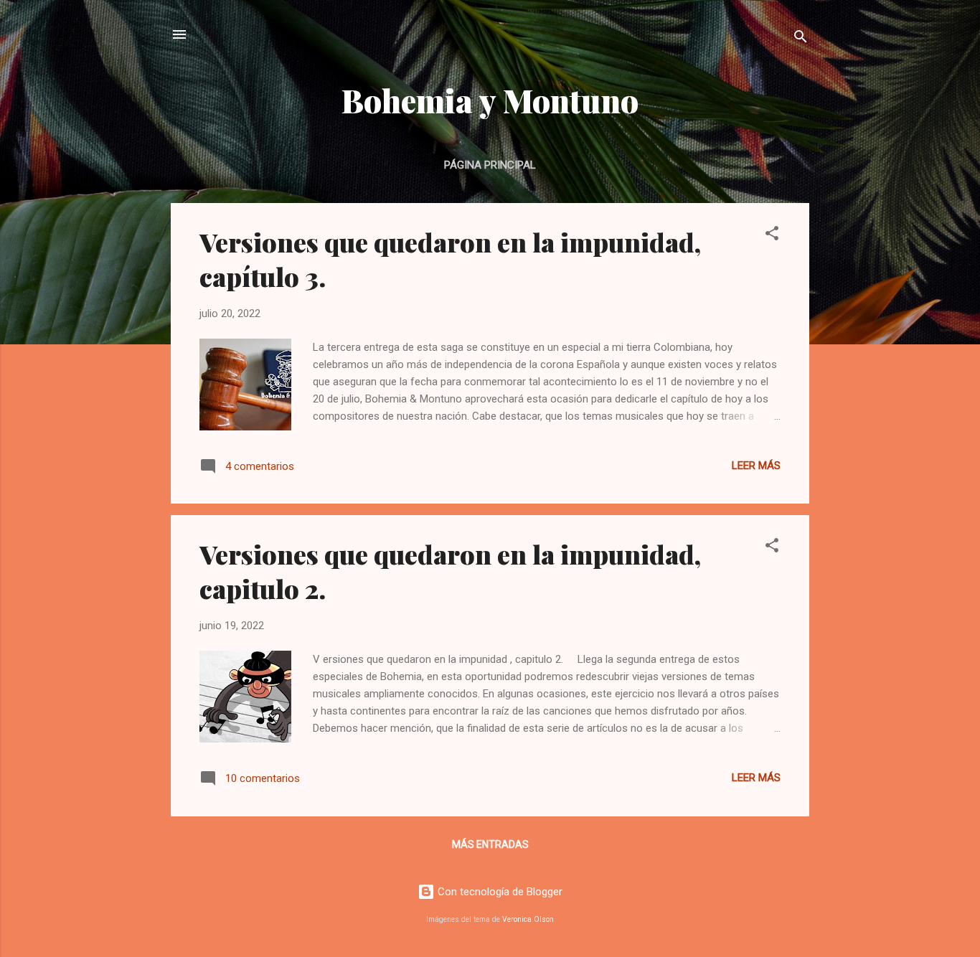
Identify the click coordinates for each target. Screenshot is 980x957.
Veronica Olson (528, 919)
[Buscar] (800, 39)
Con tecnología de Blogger (498, 891)
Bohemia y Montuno (490, 100)
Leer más (756, 465)
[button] (772, 236)
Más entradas (490, 844)
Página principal (490, 165)
